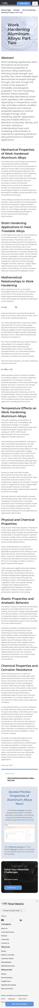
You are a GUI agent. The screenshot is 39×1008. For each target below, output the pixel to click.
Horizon (14, 849)
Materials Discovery (8, 966)
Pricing (3, 951)
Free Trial (24, 3)
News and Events (7, 989)
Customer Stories (7, 959)
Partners (4, 936)
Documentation (6, 978)
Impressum (11, 999)
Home (3, 999)
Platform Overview (7, 955)
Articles (3, 974)
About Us (4, 928)
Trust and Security (7, 932)
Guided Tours (5, 981)
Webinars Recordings (8, 985)
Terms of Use (22, 999)
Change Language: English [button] (11, 910)
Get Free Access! (19, 1004)
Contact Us (13, 888)
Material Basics (6, 962)
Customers (5, 939)
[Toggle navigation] (35, 4)
